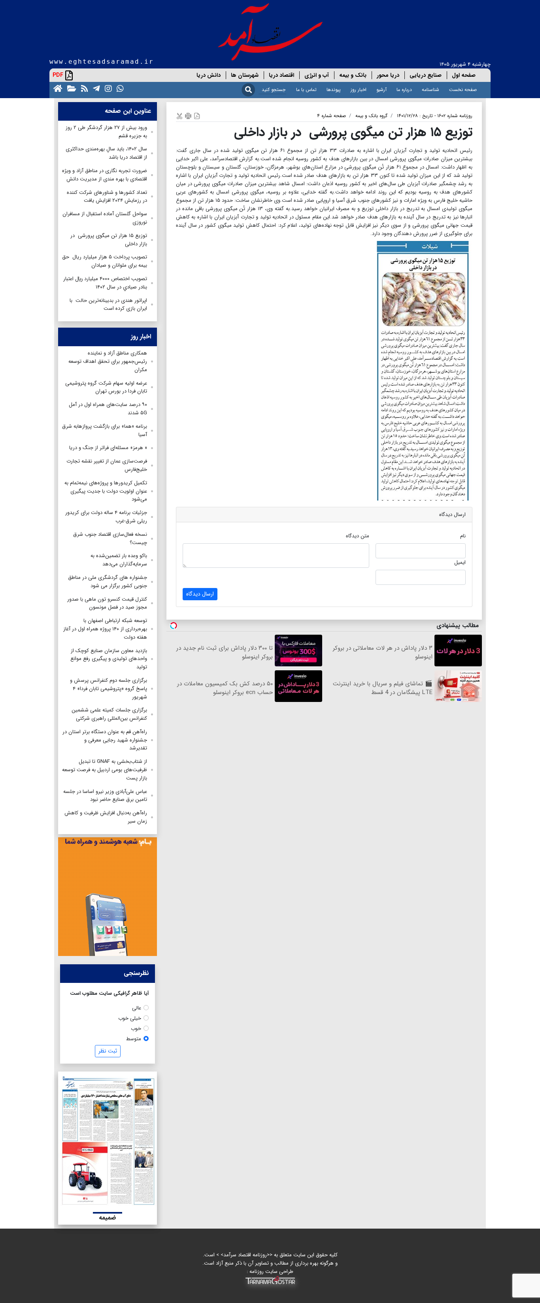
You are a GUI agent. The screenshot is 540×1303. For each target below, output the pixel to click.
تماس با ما (306, 89)
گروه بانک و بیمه (371, 115)
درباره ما (404, 89)
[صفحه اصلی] (56, 88)
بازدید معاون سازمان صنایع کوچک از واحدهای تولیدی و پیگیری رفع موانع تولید (108, 659)
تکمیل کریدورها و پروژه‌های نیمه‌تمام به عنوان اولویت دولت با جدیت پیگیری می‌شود (105, 491)
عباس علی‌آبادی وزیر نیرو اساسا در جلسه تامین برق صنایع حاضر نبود (105, 795)
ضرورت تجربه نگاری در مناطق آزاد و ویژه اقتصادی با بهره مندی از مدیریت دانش (104, 175)
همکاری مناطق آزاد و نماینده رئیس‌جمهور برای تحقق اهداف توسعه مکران (107, 361)
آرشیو (381, 89)
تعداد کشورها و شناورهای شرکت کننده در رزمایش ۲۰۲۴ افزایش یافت (107, 196)
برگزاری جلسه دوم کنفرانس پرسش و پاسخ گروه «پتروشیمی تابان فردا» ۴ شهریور (108, 688)
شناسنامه (430, 89)
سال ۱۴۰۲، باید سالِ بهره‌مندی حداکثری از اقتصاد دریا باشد (106, 153)
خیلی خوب (129, 1018)
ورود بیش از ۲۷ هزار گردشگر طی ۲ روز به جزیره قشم (106, 131)
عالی (136, 1008)
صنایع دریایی (426, 75)
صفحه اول (464, 75)
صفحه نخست (463, 89)
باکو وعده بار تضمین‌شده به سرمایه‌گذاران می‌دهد (119, 560)
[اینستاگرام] (107, 88)
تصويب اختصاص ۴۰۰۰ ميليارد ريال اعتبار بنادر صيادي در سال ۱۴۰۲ (105, 283)
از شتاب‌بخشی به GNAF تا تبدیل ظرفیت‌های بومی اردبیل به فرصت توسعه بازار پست (104, 769)
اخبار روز (358, 89)
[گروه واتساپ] (118, 88)
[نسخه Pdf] (196, 116)
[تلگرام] (95, 88)
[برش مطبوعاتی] (179, 116)
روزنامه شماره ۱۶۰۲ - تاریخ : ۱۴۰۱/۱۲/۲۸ (434, 115)
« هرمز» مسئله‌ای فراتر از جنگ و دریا (108, 448)
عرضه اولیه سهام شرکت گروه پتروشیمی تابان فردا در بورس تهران (106, 387)
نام (463, 536)
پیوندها (334, 89)
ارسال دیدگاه (200, 594)
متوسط (133, 1039)
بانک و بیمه (352, 75)
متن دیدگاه (357, 536)
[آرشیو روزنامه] (70, 88)
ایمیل (460, 562)
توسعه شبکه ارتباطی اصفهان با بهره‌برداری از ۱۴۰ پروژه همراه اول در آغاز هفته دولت (105, 628)
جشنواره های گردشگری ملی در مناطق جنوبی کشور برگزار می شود (107, 581)
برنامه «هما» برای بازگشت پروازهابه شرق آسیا (104, 430)
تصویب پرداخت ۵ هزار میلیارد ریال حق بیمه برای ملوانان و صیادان (104, 261)
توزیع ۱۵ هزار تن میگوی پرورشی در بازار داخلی (108, 239)
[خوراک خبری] (83, 88)
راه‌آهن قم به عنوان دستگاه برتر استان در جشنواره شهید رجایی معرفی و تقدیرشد (104, 740)
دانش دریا (208, 75)
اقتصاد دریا (281, 75)
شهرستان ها (245, 75)
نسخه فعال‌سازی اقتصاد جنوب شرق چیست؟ (110, 538)
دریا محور (388, 75)
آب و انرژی (316, 75)
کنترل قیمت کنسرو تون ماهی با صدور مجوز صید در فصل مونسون (107, 603)
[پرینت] (188, 116)
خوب (136, 1028)
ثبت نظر (107, 1051)
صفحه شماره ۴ (331, 115)
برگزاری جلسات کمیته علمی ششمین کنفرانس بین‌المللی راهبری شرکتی (109, 714)
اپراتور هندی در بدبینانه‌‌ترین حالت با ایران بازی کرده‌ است (108, 304)
